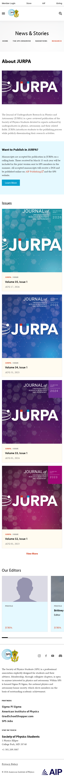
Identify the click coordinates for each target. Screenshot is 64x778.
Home (5, 41)
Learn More (11, 182)
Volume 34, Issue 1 (16, 367)
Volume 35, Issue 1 (16, 282)
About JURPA (16, 61)
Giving (59, 3)
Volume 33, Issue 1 (16, 453)
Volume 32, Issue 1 (16, 539)
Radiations (41, 41)
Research (57, 41)
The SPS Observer (22, 41)
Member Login (8, 3)
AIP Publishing (33, 171)
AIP (43, 3)
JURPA (8, 277)
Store (28, 3)
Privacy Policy (10, 764)
